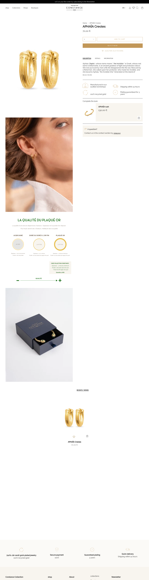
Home (85, 23)
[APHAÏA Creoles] (75, 417)
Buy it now (113, 45)
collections (94, 576)
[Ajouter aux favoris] (74, 437)
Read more (87, 75)
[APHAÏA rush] (89, 112)
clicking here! (117, 133)
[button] (16, 7)
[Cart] (142, 7)
